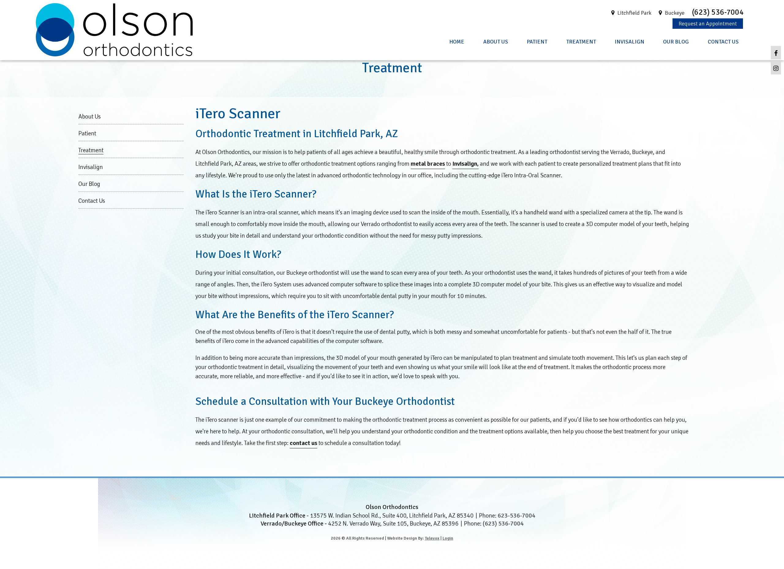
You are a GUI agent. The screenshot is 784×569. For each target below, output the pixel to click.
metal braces (428, 164)
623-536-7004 (516, 515)
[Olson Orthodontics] (114, 54)
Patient (87, 133)
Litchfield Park (634, 12)
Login (448, 538)
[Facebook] (776, 52)
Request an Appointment (708, 23)
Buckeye (674, 12)
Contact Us (91, 201)
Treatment (91, 150)
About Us (89, 116)
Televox (432, 538)
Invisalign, (465, 164)
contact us (303, 443)
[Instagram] (776, 67)
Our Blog (89, 184)
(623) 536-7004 (718, 12)
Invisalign (90, 167)
